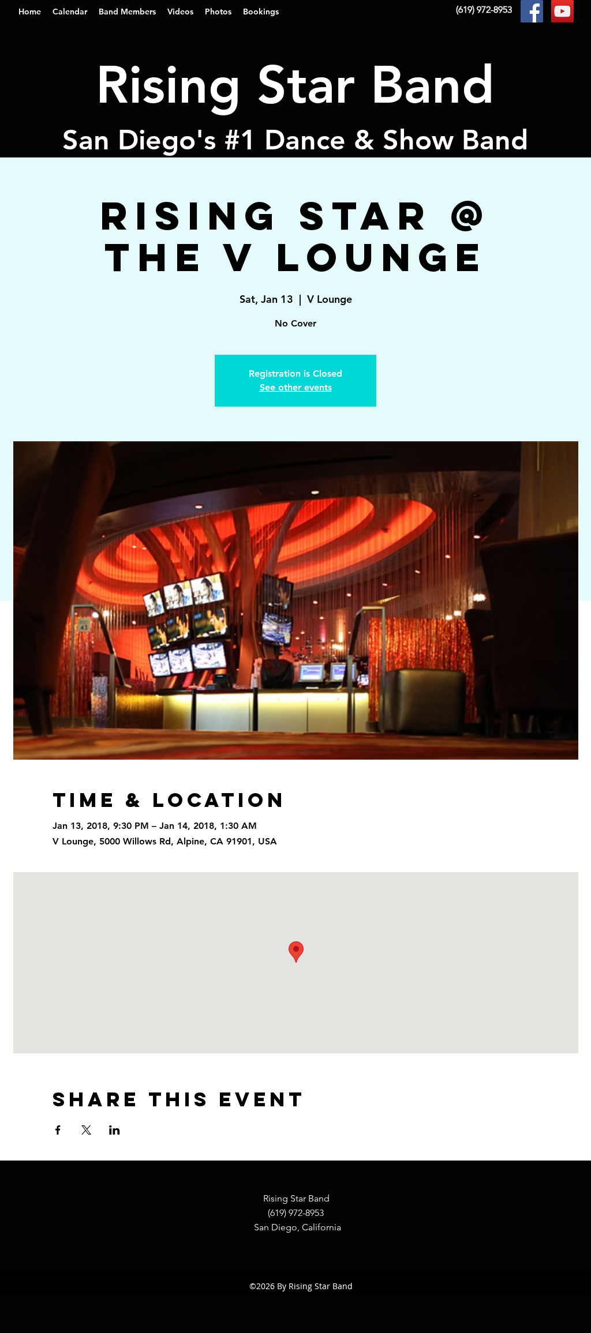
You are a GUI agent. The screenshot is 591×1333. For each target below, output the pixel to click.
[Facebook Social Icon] (532, 11)
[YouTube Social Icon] (562, 11)
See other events (296, 387)
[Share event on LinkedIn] (114, 1130)
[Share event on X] (86, 1130)
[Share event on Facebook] (58, 1130)
